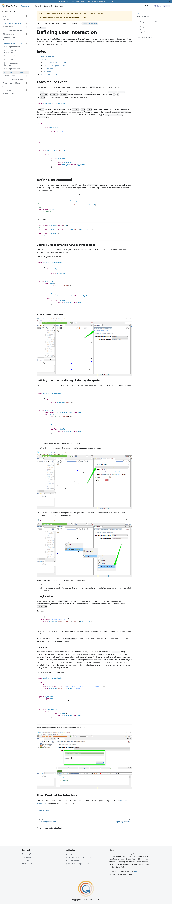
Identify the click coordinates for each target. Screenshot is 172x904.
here (135, 871)
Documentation (27, 6)
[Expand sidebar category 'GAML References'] (26, 90)
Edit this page (44, 811)
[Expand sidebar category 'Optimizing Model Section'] (26, 79)
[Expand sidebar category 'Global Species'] (26, 34)
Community (48, 6)
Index (138, 13)
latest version (73, 18)
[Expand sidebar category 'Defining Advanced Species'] (26, 38)
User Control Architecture (49, 74)
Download (59, 6)
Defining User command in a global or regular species (150, 28)
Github (26, 854)
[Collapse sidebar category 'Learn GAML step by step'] (26, 23)
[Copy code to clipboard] (129, 103)
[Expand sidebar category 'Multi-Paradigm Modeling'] (26, 83)
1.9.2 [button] (12, 11)
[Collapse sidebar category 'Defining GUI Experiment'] (26, 43)
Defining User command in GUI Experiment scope (148, 23)
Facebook (27, 857)
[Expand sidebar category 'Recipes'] (26, 86)
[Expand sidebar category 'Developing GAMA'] (26, 93)
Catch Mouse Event (47, 57)
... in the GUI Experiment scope (54, 62)
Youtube (27, 864)
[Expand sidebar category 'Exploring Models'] (26, 75)
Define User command (48, 60)
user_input (47, 71)
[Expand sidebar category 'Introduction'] (26, 26)
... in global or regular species (54, 65)
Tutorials (38, 6)
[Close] (169, 1)
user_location (48, 68)
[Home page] (39, 23)
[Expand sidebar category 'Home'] (26, 16)
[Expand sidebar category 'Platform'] (26, 19)
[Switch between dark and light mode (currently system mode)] (150, 6)
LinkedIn (27, 860)
